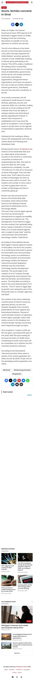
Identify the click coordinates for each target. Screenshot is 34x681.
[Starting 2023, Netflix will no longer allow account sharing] (25, 579)
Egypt (4, 7)
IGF (6, 48)
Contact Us (19, 669)
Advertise (12, 669)
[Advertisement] (17, 472)
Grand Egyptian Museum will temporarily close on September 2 (22, 636)
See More (17, 653)
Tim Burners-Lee (25, 149)
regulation (17, 374)
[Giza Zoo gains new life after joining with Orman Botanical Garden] (6, 645)
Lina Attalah (7, 18)
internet (7, 370)
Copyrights (26, 669)
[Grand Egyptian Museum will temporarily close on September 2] (6, 636)
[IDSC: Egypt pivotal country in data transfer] (8, 558)
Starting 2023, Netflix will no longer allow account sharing (25, 586)
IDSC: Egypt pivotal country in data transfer (7, 567)
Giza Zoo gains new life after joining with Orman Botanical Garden (22, 645)
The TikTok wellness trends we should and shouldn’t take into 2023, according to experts (25, 566)
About (6, 669)
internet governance (23, 370)
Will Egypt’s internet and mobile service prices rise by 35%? (14, 626)
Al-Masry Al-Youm (21, 667)
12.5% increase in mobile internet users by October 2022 (8, 589)
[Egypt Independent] (17, 2)
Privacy (14, 672)
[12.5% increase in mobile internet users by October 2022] (8, 580)
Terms (20, 672)
